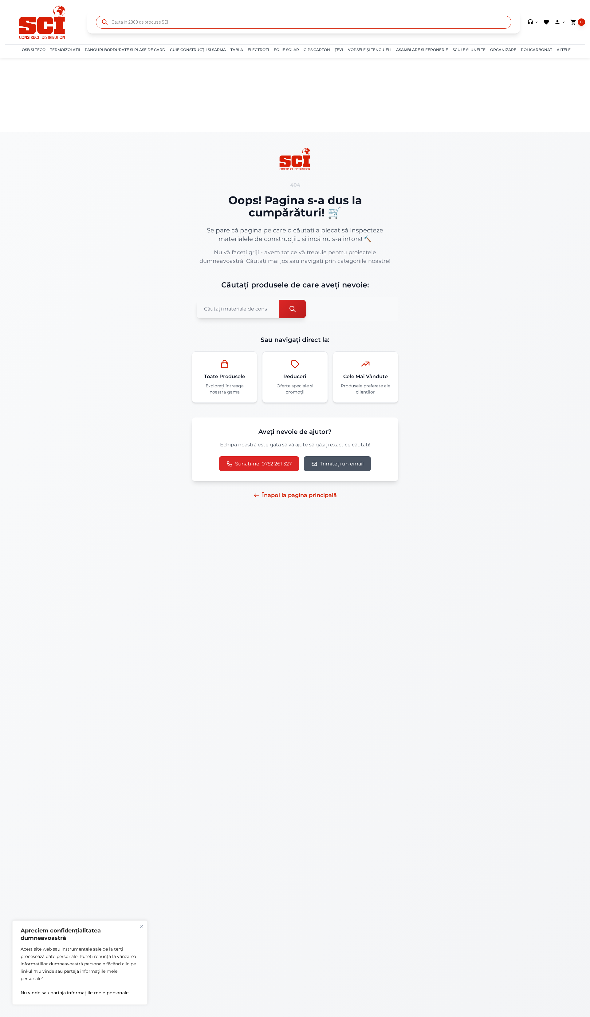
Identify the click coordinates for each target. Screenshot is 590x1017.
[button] (33, 49)
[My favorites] (546, 22)
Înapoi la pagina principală (299, 495)
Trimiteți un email (342, 464)
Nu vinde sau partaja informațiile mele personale (75, 992)
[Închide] (141, 926)
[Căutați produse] (292, 309)
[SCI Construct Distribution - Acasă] (42, 22)
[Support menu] (532, 22)
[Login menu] (559, 22)
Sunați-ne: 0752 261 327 (263, 464)
